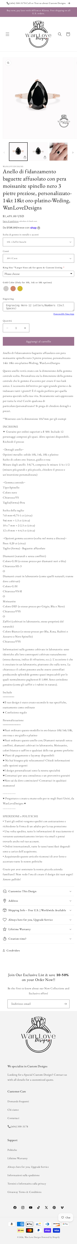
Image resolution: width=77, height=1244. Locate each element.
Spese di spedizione (11, 221)
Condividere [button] (13, 950)
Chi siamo (13, 1109)
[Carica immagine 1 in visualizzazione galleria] (18, 152)
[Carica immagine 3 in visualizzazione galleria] (58, 152)
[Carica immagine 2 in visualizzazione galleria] (38, 152)
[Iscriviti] (65, 1004)
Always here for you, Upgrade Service (28, 1166)
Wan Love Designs (33, 1237)
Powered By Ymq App (63, 313)
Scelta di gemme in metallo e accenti (20, 234)
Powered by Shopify (50, 1237)
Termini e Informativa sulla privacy (26, 1183)
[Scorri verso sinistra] (4, 152)
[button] (7, 34)
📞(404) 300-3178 (17, 1126)
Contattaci (13, 1118)
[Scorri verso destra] (73, 152)
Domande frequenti (18, 1101)
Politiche (12, 1150)
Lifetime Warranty (17, 1158)
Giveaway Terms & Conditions (24, 1192)
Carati (6, 251)
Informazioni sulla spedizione (23, 1175)
